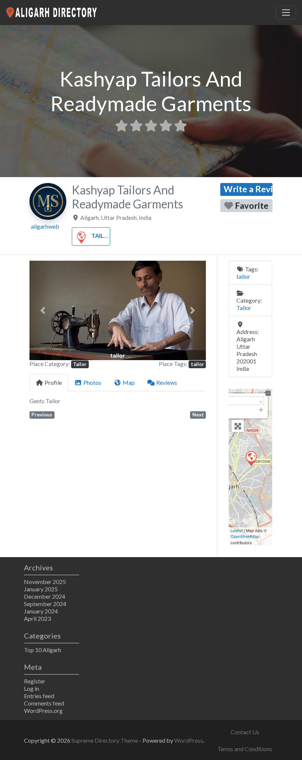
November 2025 (45, 581)
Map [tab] (129, 382)
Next (198, 415)
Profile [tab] (53, 382)
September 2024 (45, 603)
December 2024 (44, 596)
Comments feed (44, 703)
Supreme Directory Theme (105, 740)
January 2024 (41, 611)
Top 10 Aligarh (42, 649)
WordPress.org (43, 710)
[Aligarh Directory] (52, 11)
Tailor (101, 235)
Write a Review (248, 189)
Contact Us (245, 731)
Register (34, 681)
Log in (31, 688)
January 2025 (41, 588)
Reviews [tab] (166, 382)
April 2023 (37, 618)
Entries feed (39, 695)
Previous (41, 415)
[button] (42, 310)
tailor (197, 364)
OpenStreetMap (245, 536)
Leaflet (237, 530)
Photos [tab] (92, 382)
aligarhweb (45, 226)
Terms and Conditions (244, 748)
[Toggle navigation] (286, 13)
